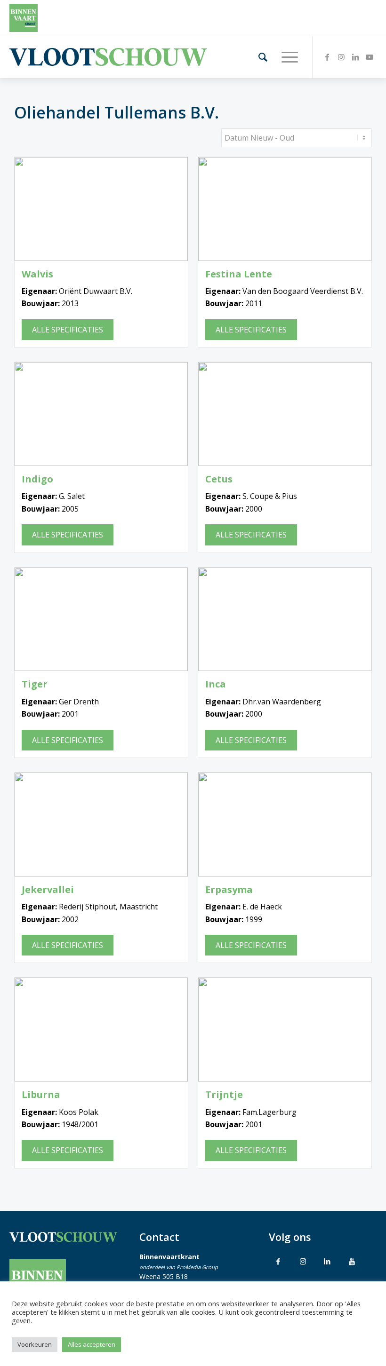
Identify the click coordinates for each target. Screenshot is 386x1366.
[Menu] (285, 57)
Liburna (41, 1095)
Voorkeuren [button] (34, 1344)
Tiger (35, 684)
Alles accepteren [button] (91, 1344)
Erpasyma (229, 890)
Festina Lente (238, 274)
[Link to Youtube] (351, 1261)
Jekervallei (48, 890)
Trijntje (224, 1095)
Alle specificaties (67, 329)
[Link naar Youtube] (369, 57)
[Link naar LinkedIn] (355, 57)
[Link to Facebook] (278, 1261)
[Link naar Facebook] (327, 57)
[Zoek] (258, 57)
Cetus (219, 479)
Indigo (37, 479)
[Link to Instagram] (302, 1261)
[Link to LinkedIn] (327, 1261)
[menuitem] (258, 57)
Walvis (37, 274)
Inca (215, 684)
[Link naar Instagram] (341, 57)
